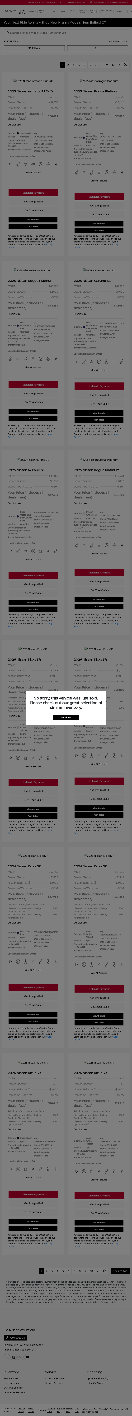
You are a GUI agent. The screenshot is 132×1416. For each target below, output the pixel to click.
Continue (66, 717)
